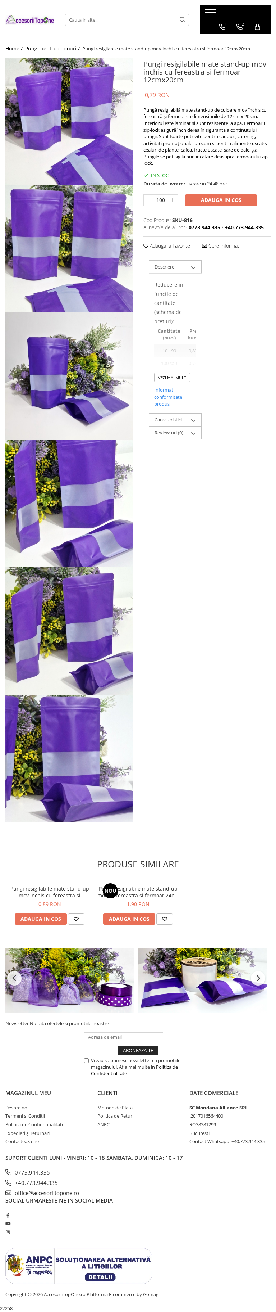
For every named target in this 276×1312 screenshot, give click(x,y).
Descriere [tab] (164, 266)
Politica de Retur (114, 1116)
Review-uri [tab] (169, 432)
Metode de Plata (115, 1107)
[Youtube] (7, 1223)
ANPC (103, 1124)
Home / (14, 48)
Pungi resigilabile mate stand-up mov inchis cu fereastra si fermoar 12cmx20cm (49, 892)
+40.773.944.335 (35, 1182)
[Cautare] (182, 20)
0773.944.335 (31, 1172)
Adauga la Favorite (169, 245)
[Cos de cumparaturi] (257, 27)
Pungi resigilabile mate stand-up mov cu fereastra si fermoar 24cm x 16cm (138, 892)
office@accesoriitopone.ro (46, 1192)
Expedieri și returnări (27, 1133)
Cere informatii (224, 245)
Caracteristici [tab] (168, 419)
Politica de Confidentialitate (34, 1124)
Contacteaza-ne (22, 1141)
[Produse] (211, 14)
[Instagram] (7, 1232)
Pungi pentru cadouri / (53, 48)
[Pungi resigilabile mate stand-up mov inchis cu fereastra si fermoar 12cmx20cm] (69, 121)
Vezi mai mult (172, 377)
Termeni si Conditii (25, 1116)
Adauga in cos (221, 200)
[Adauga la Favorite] (76, 919)
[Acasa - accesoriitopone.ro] (29, 19)
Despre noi (16, 1107)
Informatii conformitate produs (168, 397)
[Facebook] (7, 1215)
